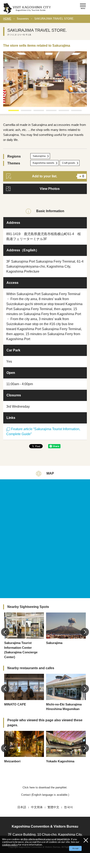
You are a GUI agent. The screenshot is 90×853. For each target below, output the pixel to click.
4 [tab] (48, 112)
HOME (7, 18)
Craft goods (68, 163)
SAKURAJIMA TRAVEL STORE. (54, 18)
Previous (8, 79)
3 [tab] (35, 112)
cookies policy (10, 844)
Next (81, 79)
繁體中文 (53, 807)
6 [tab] (73, 112)
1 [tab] (10, 112)
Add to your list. (58, 176)
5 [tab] (61, 112)
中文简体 (37, 807)
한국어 (68, 807)
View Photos (50, 188)
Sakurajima (39, 156)
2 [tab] (23, 112)
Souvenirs (23, 18)
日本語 (21, 807)
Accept (75, 848)
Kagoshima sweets (43, 163)
